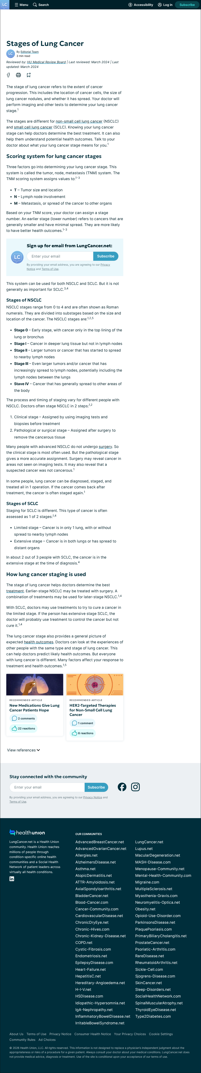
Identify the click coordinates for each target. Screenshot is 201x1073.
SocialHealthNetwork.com (158, 996)
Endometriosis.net (91, 956)
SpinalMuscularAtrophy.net (159, 1003)
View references (22, 750)
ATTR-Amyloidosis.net (95, 882)
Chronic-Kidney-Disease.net (100, 936)
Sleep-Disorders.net (153, 989)
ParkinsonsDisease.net (155, 922)
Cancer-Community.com (97, 909)
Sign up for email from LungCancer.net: (69, 245)
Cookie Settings (161, 1034)
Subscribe (187, 5)
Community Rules (22, 1040)
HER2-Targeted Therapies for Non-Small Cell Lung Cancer (92, 710)
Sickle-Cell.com (149, 969)
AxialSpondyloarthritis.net (98, 889)
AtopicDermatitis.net (93, 875)
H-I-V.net (83, 989)
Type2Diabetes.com (153, 1016)
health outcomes (38, 642)
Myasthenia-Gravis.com (156, 895)
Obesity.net (145, 909)
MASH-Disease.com (153, 862)
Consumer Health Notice (92, 1034)
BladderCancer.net (91, 895)
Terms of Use (50, 269)
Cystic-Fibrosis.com (93, 949)
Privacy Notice (92, 797)
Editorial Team (30, 51)
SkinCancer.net (148, 983)
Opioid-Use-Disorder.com (158, 915)
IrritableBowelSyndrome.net (99, 1023)
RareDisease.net (149, 956)
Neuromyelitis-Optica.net (157, 902)
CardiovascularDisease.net (99, 915)
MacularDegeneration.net (157, 855)
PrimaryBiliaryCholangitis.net (161, 936)
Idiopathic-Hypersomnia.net (100, 1003)
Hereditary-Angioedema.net (100, 983)
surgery (105, 446)
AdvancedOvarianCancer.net (100, 848)
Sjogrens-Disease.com (155, 976)
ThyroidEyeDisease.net (155, 1009)
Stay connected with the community (48, 776)
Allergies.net (86, 855)
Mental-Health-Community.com (163, 875)
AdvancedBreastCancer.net (99, 842)
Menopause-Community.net (160, 869)
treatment (15, 591)
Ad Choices (47, 1040)
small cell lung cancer (33, 127)
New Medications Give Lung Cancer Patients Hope (34, 707)
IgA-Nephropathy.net (94, 1009)
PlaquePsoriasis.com (153, 929)
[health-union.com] (27, 833)
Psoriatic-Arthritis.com (155, 949)
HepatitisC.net (88, 976)
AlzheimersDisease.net (95, 862)
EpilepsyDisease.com (94, 962)
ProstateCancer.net (152, 942)
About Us (16, 1034)
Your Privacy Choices (130, 1034)
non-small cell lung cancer (79, 121)
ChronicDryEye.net (92, 922)
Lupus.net (144, 848)
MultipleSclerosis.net (153, 889)
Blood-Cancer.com (91, 902)
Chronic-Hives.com (92, 929)
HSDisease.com (89, 996)
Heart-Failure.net (90, 969)
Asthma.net (85, 869)
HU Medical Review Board (46, 62)
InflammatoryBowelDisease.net (102, 1016)
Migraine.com (147, 882)
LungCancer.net (149, 842)
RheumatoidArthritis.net (156, 962)
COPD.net (83, 942)
